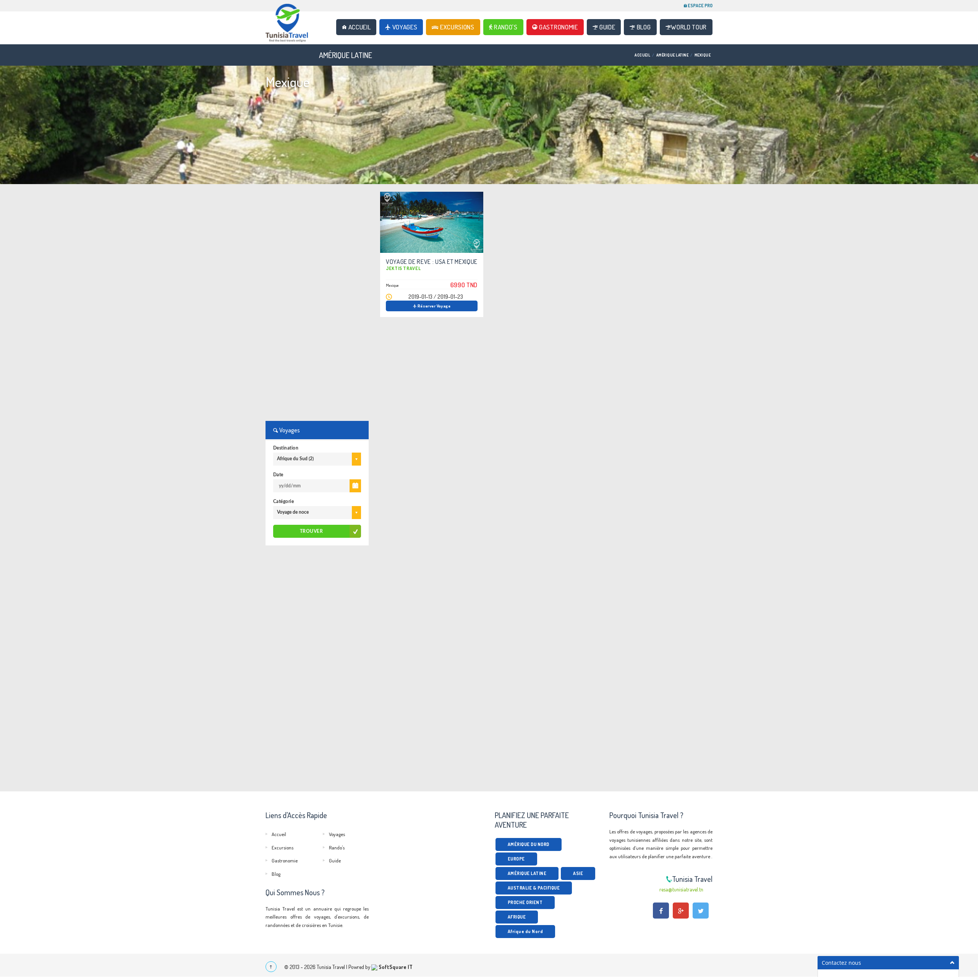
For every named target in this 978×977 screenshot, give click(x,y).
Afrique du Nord (525, 931)
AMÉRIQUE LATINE (672, 55)
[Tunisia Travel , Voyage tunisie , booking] (292, 28)
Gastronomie (558, 27)
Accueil (359, 27)
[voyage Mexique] (431, 222)
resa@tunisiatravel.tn (681, 889)
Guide (606, 27)
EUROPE (516, 859)
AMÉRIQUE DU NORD (528, 844)
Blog (643, 27)
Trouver (311, 531)
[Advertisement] (317, 306)
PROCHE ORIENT (525, 902)
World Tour (689, 27)
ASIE (578, 873)
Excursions (456, 27)
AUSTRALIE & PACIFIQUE (534, 888)
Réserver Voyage (433, 306)
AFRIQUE (517, 917)
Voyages (404, 27)
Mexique (703, 55)
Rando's (504, 27)
